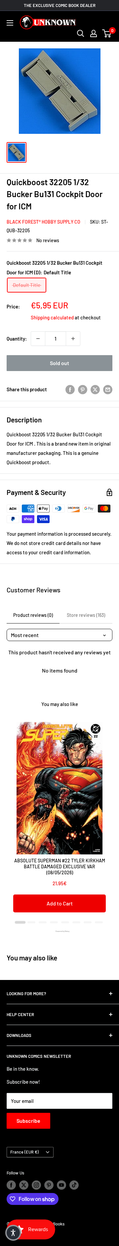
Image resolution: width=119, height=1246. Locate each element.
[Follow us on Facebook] (11, 1185)
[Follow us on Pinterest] (49, 1185)
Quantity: (17, 339)
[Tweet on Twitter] (95, 389)
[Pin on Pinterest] (82, 389)
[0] (107, 33)
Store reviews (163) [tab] (86, 615)
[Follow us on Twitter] (23, 1185)
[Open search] (80, 33)
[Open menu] (10, 23)
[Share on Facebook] (70, 389)
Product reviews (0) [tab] (33, 615)
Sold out (59, 363)
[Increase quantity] (73, 339)
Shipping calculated (52, 317)
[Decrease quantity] (38, 339)
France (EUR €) (24, 1152)
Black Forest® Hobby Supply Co (43, 222)
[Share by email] (107, 389)
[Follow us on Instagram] (36, 1185)
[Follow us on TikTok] (74, 1185)
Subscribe (28, 1120)
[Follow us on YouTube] (61, 1185)
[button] (13, 1233)
